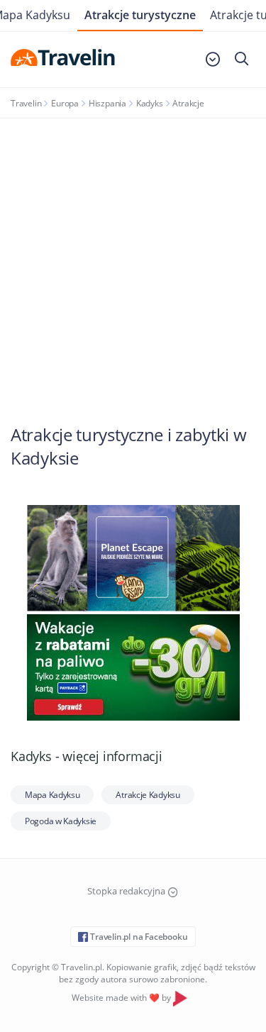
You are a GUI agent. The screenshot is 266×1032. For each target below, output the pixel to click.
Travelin (26, 103)
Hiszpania (107, 103)
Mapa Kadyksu (52, 795)
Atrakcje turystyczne (140, 15)
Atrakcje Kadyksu (147, 795)
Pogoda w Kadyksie (60, 821)
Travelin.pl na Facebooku (137, 937)
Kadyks (149, 103)
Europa (65, 103)
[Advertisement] (133, 259)
